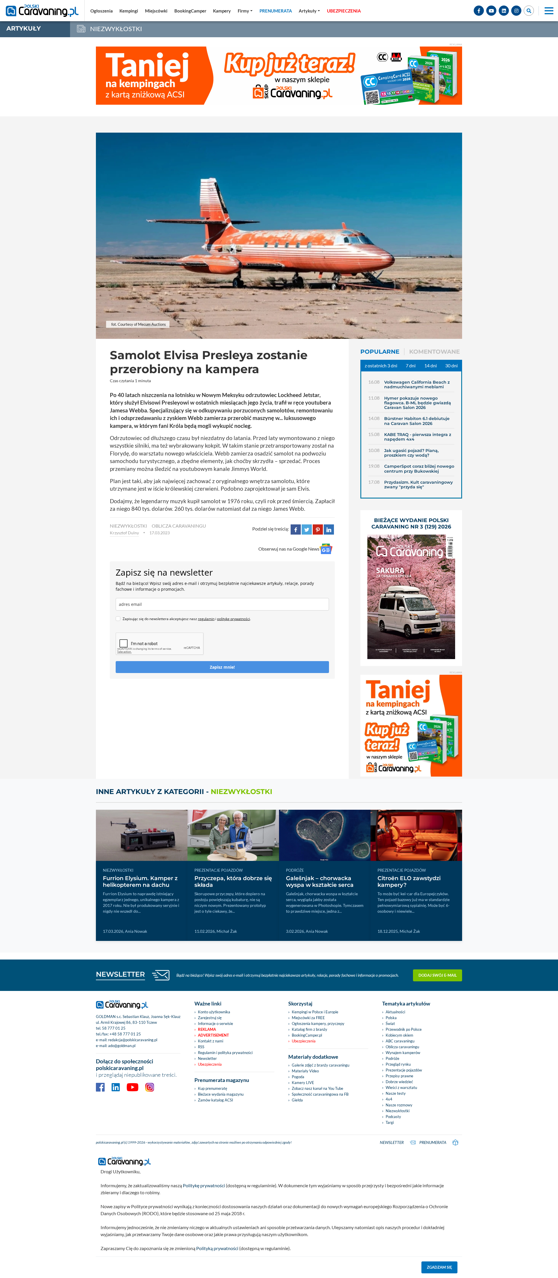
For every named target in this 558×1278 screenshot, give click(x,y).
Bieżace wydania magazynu (221, 1094)
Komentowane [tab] (434, 351)
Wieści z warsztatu (401, 1087)
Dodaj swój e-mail (438, 975)
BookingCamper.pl (307, 1035)
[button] (309, 10)
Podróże (392, 1058)
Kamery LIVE (303, 1082)
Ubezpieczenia (210, 1064)
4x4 (389, 1099)
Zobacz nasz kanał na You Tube (317, 1088)
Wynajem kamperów (403, 1052)
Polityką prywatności (217, 1248)
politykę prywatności (233, 618)
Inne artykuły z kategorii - (184, 791)
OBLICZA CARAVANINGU (179, 525)
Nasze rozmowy (399, 1105)
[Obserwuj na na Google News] (325, 549)
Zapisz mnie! (222, 667)
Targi (390, 1122)
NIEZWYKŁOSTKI (128, 525)
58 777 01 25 (114, 1028)
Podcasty (393, 1116)
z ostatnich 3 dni (381, 365)
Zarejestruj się (210, 1017)
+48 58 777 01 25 (125, 1034)
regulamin (206, 618)
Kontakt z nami (210, 1041)
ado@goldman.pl (121, 1045)
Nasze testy (396, 1093)
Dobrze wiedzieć (399, 1081)
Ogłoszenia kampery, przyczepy (318, 1023)
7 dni (411, 365)
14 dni (430, 365)
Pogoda (298, 1076)
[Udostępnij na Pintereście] (318, 528)
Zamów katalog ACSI (215, 1100)
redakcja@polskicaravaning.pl (132, 1039)
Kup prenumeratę (212, 1088)
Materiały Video (305, 1071)
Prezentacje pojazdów (404, 1070)
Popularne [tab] (379, 351)
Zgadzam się (439, 1267)
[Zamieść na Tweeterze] (307, 528)
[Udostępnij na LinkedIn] (329, 528)
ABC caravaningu (400, 1041)
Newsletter (207, 1058)
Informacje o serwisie (215, 1023)
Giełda (297, 1100)
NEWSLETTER (120, 974)
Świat (390, 1023)
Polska (391, 1017)
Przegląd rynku (398, 1064)
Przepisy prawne (399, 1076)
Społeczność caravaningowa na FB (320, 1094)
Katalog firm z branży (309, 1029)
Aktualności (395, 1012)
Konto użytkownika (214, 1012)
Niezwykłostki (397, 1110)
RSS (201, 1046)
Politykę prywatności (204, 1185)
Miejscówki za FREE (308, 1017)
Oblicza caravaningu (402, 1046)
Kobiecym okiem (399, 1035)
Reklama (207, 1029)
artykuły (23, 28)
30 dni (451, 365)
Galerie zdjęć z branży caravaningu (320, 1065)
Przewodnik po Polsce (404, 1029)
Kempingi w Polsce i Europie (315, 1012)
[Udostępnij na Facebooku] (296, 528)
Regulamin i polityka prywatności (225, 1052)
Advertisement (213, 1035)
